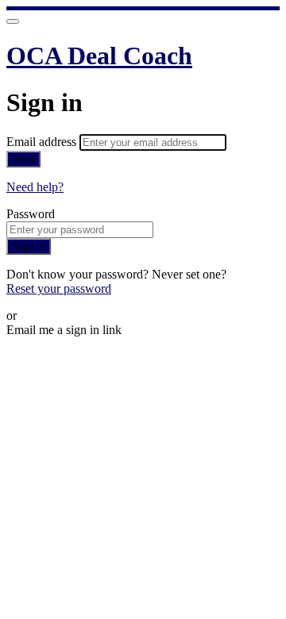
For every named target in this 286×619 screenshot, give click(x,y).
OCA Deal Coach (99, 55)
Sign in (28, 246)
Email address (42, 141)
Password (30, 214)
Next (23, 159)
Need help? (35, 187)
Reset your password (58, 288)
